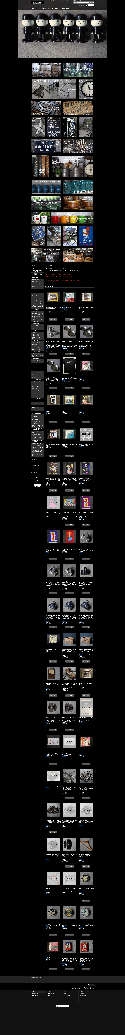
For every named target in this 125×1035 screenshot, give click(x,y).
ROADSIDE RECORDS (68, 995)
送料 (65, 991)
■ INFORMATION (51, 993)
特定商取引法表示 (83, 995)
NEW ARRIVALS (50, 991)
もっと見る (92, 972)
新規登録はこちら (82, 5)
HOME (33, 991)
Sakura (65, 993)
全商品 (33, 268)
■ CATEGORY (50, 995)
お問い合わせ (82, 993)
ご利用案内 (82, 991)
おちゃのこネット (91, 987)
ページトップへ (92, 984)
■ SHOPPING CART (35, 995)
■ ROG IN (75, 5)
